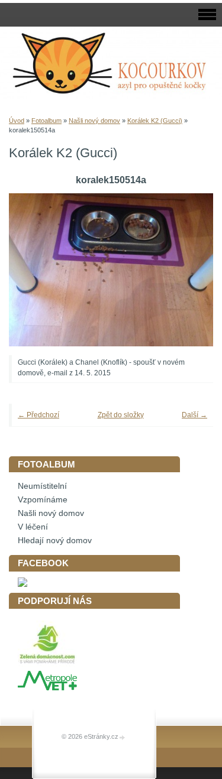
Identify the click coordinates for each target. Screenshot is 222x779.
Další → (194, 415)
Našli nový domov (94, 120)
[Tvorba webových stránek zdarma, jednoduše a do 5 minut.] (122, 737)
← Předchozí (38, 415)
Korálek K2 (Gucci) (154, 120)
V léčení (33, 526)
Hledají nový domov (55, 540)
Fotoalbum (46, 120)
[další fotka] (188, 269)
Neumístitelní (42, 486)
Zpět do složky (121, 415)
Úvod (16, 120)
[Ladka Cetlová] (22, 584)
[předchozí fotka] (34, 269)
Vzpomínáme (42, 499)
